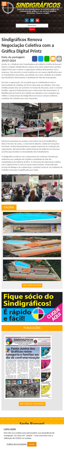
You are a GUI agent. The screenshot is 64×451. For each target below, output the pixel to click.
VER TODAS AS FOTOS (32, 285)
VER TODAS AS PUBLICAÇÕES (32, 404)
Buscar (32, 29)
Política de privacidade (16, 444)
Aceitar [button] (32, 444)
